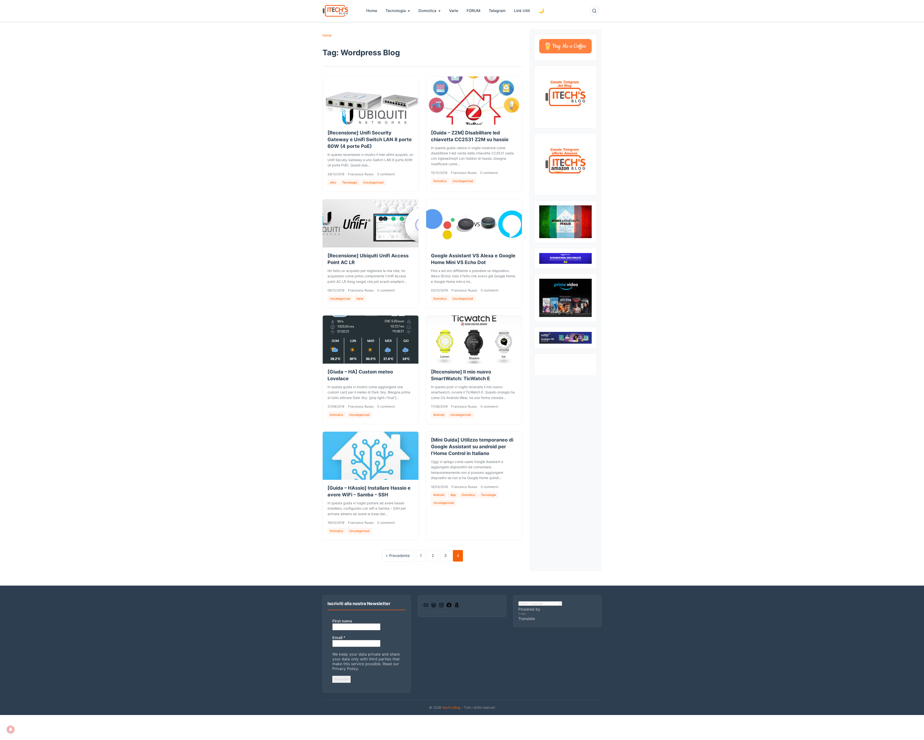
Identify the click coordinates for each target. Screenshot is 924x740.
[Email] (426, 606)
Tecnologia (395, 10)
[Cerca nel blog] (594, 11)
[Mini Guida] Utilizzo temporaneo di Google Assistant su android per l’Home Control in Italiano (472, 446)
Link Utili (522, 10)
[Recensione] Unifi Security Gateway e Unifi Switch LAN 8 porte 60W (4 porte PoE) (369, 139)
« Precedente (398, 555)
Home (371, 10)
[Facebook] (449, 606)
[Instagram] (441, 606)
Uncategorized (373, 182)
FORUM (473, 10)
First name (342, 621)
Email (339, 637)
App (453, 495)
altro (333, 182)
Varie (453, 10)
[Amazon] (457, 606)
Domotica (427, 10)
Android (438, 415)
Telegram (497, 10)
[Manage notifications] (10, 729)
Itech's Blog (452, 707)
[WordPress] (433, 606)
